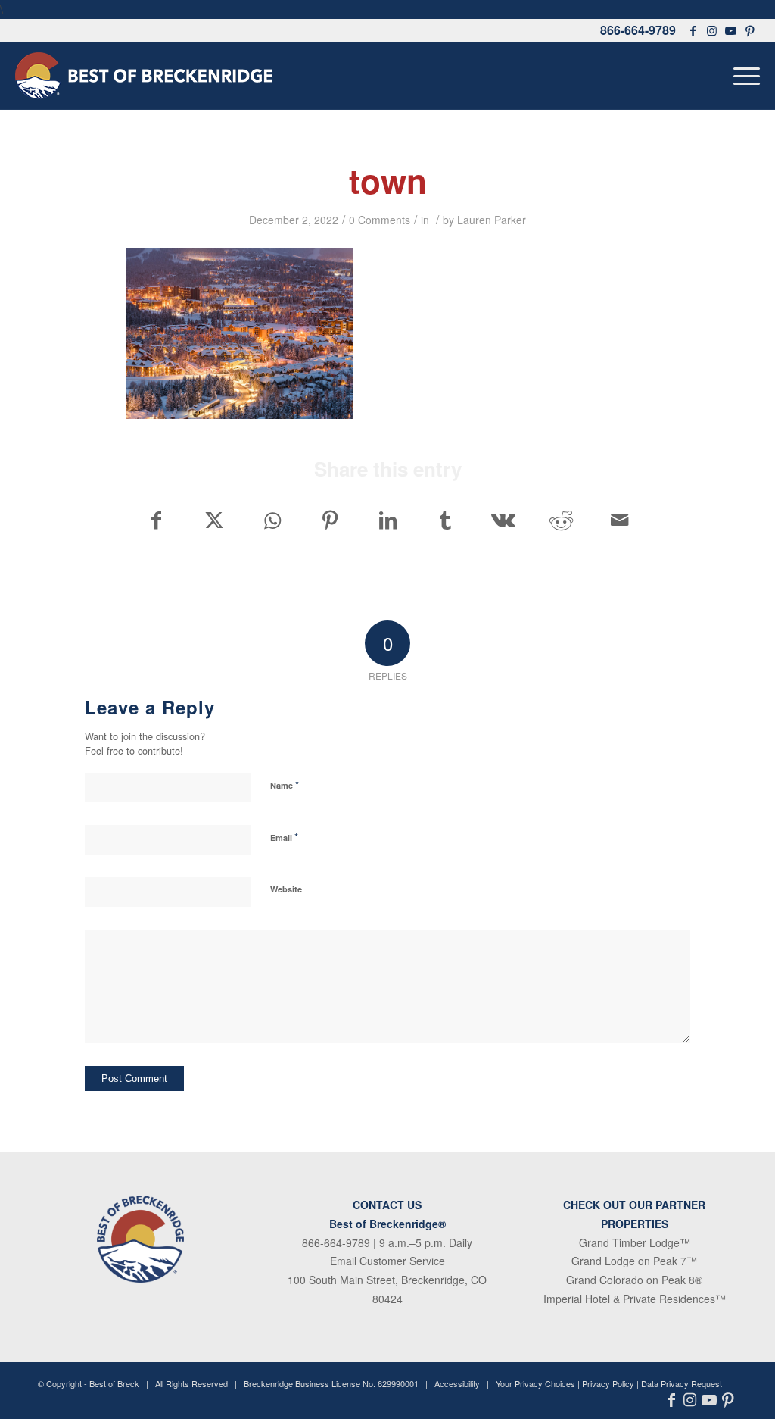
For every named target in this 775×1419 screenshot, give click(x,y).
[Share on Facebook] (156, 519)
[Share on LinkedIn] (387, 519)
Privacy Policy (608, 1383)
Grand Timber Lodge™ (634, 1242)
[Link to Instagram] (712, 30)
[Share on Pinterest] (329, 519)
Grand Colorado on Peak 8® (634, 1279)
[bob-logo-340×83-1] (143, 75)
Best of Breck (114, 1383)
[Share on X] (213, 519)
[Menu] (742, 75)
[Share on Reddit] (561, 519)
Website (286, 889)
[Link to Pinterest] (750, 30)
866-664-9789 (638, 30)
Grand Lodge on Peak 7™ (634, 1260)
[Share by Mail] (620, 519)
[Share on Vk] (503, 519)
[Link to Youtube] (731, 30)
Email (284, 837)
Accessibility (457, 1383)
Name (284, 784)
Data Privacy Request (681, 1383)
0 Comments (379, 219)
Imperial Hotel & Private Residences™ (634, 1298)
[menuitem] (742, 75)
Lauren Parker (491, 219)
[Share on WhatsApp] (272, 519)
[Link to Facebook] (693, 30)
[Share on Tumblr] (445, 519)
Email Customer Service (387, 1260)
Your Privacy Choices (535, 1383)
